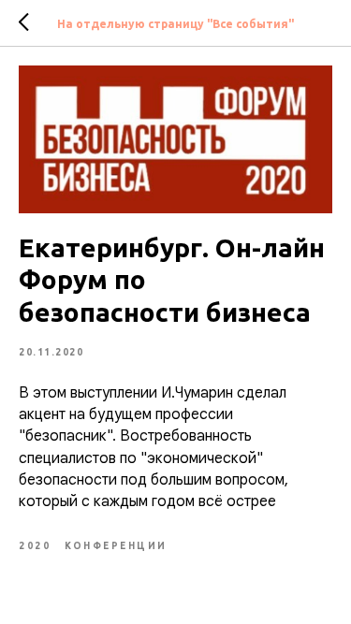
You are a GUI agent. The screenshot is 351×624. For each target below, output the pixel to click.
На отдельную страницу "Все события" (175, 24)
